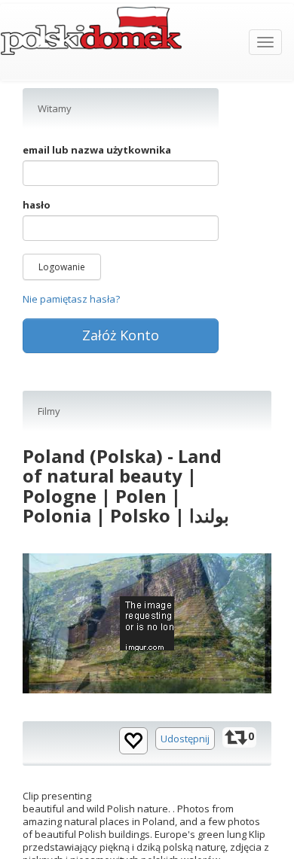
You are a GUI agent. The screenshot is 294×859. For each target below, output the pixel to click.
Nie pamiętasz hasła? (71, 299)
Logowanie (61, 266)
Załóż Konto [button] (120, 335)
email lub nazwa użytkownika (97, 150)
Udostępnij (185, 738)
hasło (37, 205)
